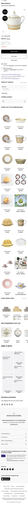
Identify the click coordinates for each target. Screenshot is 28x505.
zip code (11, 65)
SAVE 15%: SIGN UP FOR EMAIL (14, 415)
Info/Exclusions (15, 78)
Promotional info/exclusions (13, 460)
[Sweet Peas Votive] (7, 221)
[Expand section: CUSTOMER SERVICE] (14, 433)
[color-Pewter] (25, 319)
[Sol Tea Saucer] (7, 138)
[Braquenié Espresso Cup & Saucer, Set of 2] (7, 263)
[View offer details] (14, 101)
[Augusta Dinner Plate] (7, 159)
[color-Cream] (16, 319)
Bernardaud (5, 3)
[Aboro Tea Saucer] (20, 283)
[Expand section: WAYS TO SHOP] (14, 444)
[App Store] (5, 478)
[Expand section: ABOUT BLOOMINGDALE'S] (14, 440)
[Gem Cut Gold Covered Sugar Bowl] (17, 332)
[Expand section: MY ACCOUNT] (14, 437)
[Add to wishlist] (24, 10)
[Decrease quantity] (2, 43)
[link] (7, 127)
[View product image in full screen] (3, 31)
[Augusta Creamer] (20, 138)
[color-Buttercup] (14, 319)
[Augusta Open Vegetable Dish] (20, 117)
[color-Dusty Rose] (18, 319)
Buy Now (14, 56)
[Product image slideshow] (14, 21)
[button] (14, 21)
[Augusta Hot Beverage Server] (20, 221)
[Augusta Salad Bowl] (20, 159)
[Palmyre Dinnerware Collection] (20, 200)
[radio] (14, 319)
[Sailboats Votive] (7, 242)
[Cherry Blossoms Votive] (7, 180)
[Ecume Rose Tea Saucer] (7, 283)
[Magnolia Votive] (7, 200)
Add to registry (14, 60)
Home (5, 0)
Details (8, 38)
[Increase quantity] (8, 43)
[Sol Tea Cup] (7, 117)
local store (13, 69)
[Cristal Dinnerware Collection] (20, 263)
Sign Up (19, 74)
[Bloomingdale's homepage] (1, 0)
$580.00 (3, 38)
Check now (21, 460)
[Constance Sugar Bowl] (6, 332)
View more (4, 93)
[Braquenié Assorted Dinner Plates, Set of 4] (20, 180)
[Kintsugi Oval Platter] (20, 242)
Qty (5, 41)
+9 (20, 319)
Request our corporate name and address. (15, 499)
